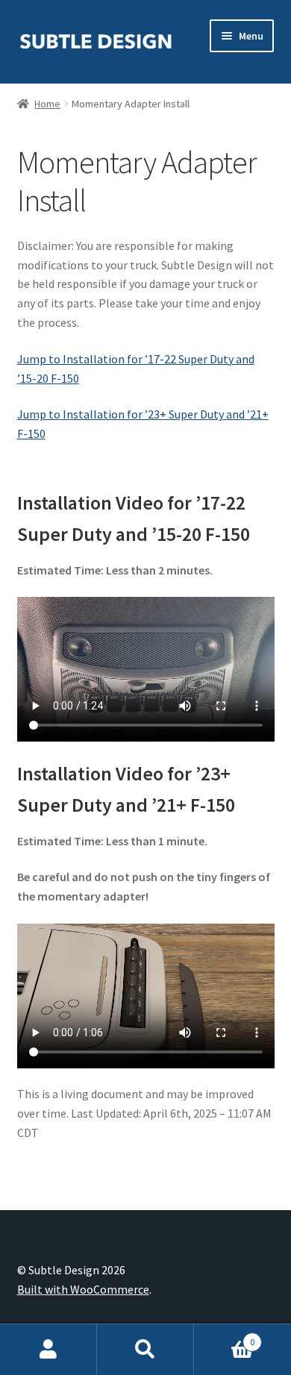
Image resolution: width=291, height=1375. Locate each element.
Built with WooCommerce (83, 1289)
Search (145, 1349)
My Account (48, 1349)
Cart (224, 1336)
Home (47, 103)
